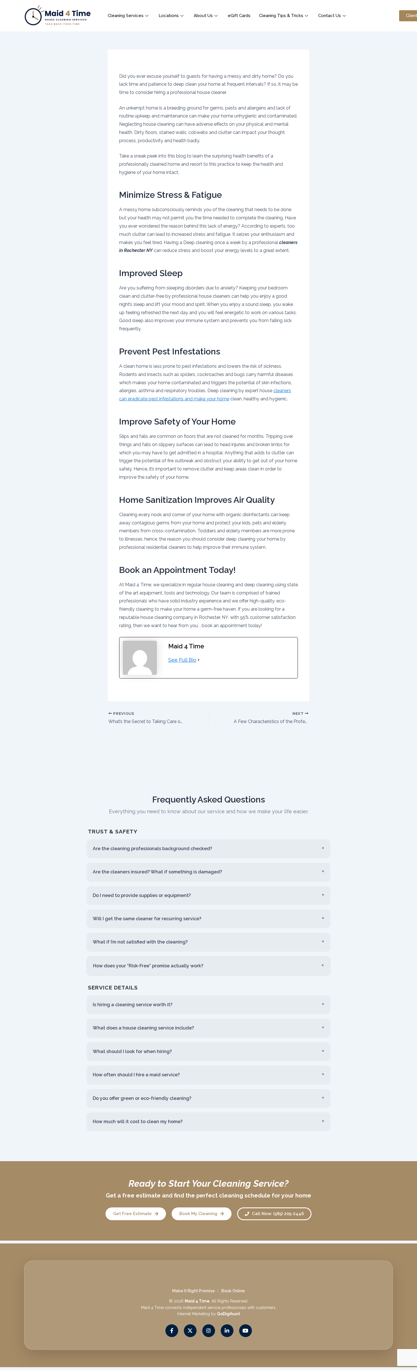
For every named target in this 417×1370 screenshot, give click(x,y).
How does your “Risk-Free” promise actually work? (148, 965)
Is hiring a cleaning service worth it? (132, 1004)
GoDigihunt (228, 1314)
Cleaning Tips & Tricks (281, 15)
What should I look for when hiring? (132, 1051)
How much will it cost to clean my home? (138, 1121)
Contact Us (329, 15)
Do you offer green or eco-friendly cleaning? (142, 1098)
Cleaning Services (126, 15)
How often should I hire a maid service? (136, 1074)
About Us (203, 15)
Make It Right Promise (193, 1291)
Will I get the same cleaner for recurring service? (147, 918)
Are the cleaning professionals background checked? (152, 848)
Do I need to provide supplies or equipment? (142, 895)
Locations (169, 15)
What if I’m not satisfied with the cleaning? (140, 942)
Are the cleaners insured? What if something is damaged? (157, 872)
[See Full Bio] (198, 660)
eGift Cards (239, 15)
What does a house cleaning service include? (143, 1028)
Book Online (233, 1291)
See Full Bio (182, 660)
